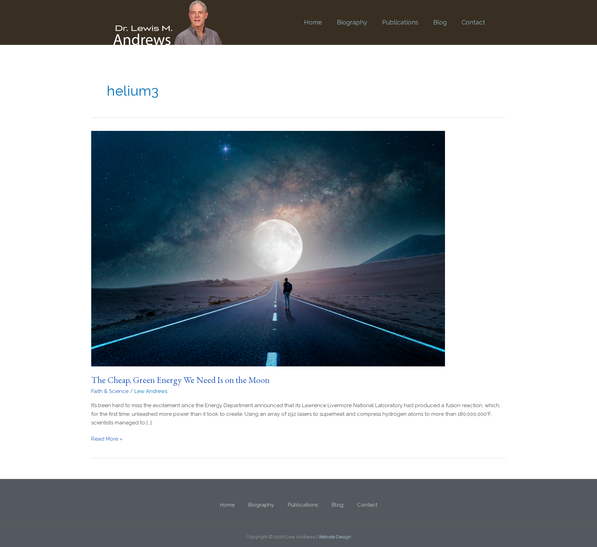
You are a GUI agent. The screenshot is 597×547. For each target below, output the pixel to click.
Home (313, 22)
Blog (440, 22)
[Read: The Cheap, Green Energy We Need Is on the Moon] (268, 248)
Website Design (334, 536)
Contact (473, 22)
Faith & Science (110, 391)
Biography (352, 22)
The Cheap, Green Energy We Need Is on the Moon (180, 380)
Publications (400, 22)
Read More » (107, 438)
